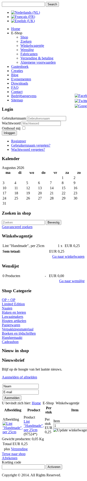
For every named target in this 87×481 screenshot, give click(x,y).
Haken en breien (14, 312)
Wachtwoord (12, 123)
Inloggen (9, 133)
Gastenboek (20, 67)
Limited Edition (13, 304)
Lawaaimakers (12, 317)
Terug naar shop (14, 454)
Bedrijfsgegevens (23, 96)
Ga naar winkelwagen (68, 256)
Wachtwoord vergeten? (28, 149)
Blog (14, 75)
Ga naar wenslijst (71, 281)
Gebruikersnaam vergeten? (30, 145)
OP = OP (8, 300)
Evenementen (21, 79)
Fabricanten (29, 54)
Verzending (19, 449)
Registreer (18, 141)
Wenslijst (27, 50)
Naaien (7, 308)
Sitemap (17, 100)
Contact (17, 92)
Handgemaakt (12, 338)
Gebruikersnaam (14, 118)
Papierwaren (11, 325)
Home (15, 29)
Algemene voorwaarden (38, 62)
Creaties (17, 71)
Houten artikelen (14, 321)
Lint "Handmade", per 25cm (34, 425)
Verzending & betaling (36, 58)
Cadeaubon (10, 342)
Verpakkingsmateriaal (17, 329)
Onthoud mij (11, 128)
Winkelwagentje (32, 46)
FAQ (15, 87)
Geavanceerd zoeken (17, 227)
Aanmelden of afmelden (19, 377)
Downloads (19, 83)
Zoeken (26, 41)
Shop (24, 37)
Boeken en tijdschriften (19, 333)
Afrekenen (9, 458)
